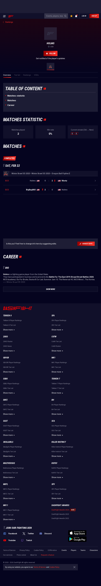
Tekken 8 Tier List (9, 325)
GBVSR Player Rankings (11, 362)
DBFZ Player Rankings (11, 405)
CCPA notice (52, 550)
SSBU (5, 378)
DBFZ (5, 400)
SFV (53, 484)
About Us (33, 555)
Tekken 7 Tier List (58, 388)
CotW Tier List (57, 341)
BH (53, 400)
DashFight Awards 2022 (60, 518)
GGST (5, 421)
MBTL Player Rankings (11, 489)
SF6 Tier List (56, 325)
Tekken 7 (56, 378)
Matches (11, 100)
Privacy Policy (25, 550)
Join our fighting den (19, 527)
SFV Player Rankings (59, 489)
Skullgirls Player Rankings (12, 447)
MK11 (5, 505)
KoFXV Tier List (57, 473)
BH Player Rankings (59, 405)
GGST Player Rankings (11, 426)
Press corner (21, 555)
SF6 (53, 315)
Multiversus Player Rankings (13, 468)
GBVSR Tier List (8, 367)
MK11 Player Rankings (11, 510)
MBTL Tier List (8, 494)
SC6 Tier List (56, 430)
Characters (94, 550)
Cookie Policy (39, 550)
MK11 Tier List (8, 515)
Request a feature (47, 555)
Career (10, 105)
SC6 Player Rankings (59, 426)
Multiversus (9, 463)
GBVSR (6, 357)
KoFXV (54, 463)
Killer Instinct (59, 442)
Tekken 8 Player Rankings (12, 320)
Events (64, 550)
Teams (82, 550)
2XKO (5, 336)
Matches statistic (16, 96)
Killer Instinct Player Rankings (62, 447)
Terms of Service (9, 550)
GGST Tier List (8, 430)
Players (73, 550)
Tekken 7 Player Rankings (61, 384)
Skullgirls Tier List (9, 452)
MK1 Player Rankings (59, 362)
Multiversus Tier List (10, 473)
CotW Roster (56, 346)
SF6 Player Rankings (59, 320)
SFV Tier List (56, 494)
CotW (54, 336)
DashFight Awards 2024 (60, 510)
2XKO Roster (7, 341)
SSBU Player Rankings (11, 384)
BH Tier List (56, 409)
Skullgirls (8, 442)
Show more (8, 330)
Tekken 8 (7, 315)
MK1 (53, 357)
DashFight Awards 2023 (60, 514)
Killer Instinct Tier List (59, 452)
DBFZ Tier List (8, 409)
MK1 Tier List (56, 367)
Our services (7, 555)
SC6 (53, 421)
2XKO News (7, 346)
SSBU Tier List (8, 388)
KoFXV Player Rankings (60, 468)
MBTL (5, 484)
